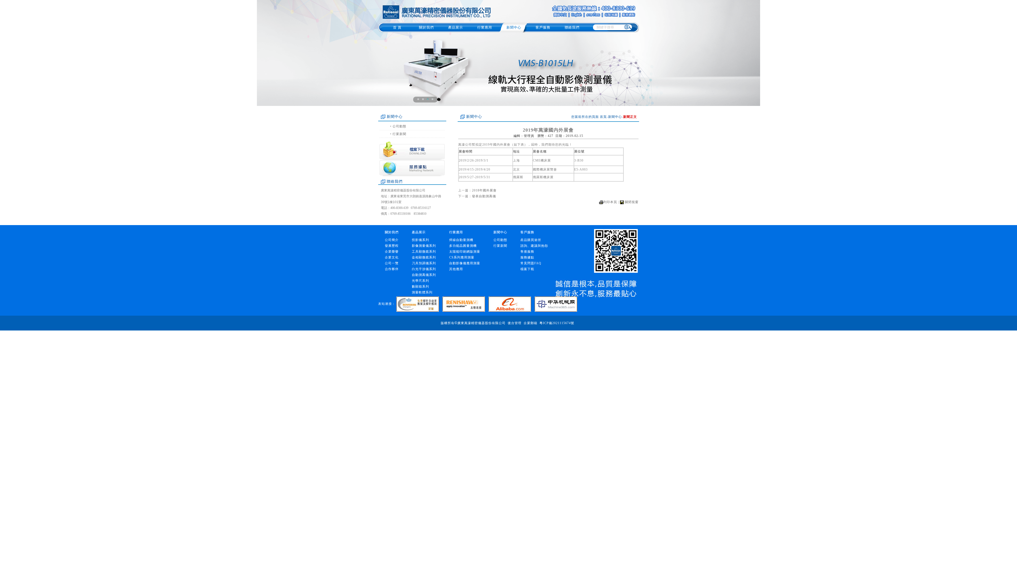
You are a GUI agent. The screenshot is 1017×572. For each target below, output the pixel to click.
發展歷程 (392, 246)
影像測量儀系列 (424, 246)
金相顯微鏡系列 (424, 257)
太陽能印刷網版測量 (464, 251)
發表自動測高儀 (484, 196)
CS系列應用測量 (461, 257)
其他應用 (456, 269)
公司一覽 (392, 263)
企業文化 (392, 257)
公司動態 (399, 126)
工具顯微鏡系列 (424, 251)
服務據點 (527, 257)
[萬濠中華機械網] (557, 304)
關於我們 (426, 27)
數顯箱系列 (420, 286)
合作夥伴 (392, 269)
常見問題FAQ (530, 263)
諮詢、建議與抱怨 (534, 246)
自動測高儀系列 (424, 275)
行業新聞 (399, 134)
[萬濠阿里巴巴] (512, 304)
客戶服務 (543, 27)
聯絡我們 (572, 27)
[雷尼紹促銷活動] (419, 304)
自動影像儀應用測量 (464, 263)
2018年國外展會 (484, 190)
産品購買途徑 (530, 240)
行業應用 (484, 27)
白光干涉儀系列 (424, 269)
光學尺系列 (420, 281)
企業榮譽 (392, 251)
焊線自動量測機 (461, 240)
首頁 (603, 117)
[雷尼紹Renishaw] (466, 304)
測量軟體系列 (422, 292)
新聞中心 (513, 27)
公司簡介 (392, 240)
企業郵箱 (530, 323)
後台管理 (514, 323)
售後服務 (527, 251)
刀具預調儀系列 (424, 263)
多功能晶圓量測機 (463, 246)
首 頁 (397, 27)
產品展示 (455, 27)
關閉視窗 (632, 202)
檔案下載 (527, 269)
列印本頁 (610, 202)
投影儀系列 (420, 240)
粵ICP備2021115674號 (556, 323)
